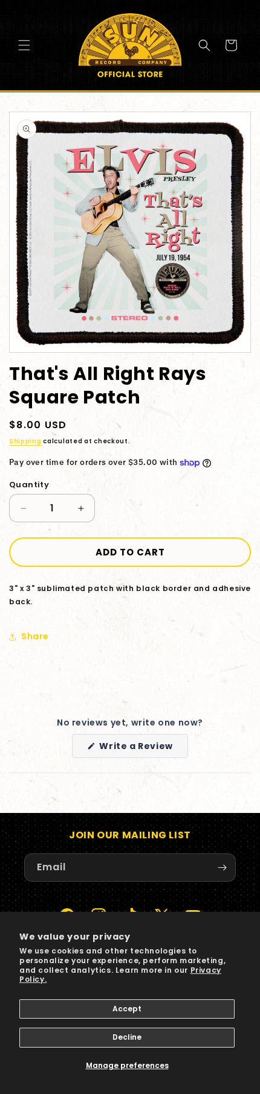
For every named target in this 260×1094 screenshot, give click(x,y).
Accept (126, 1009)
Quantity (29, 484)
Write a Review (142, 748)
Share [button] (35, 636)
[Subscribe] (222, 867)
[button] (24, 45)
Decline (126, 1037)
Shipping (25, 441)
